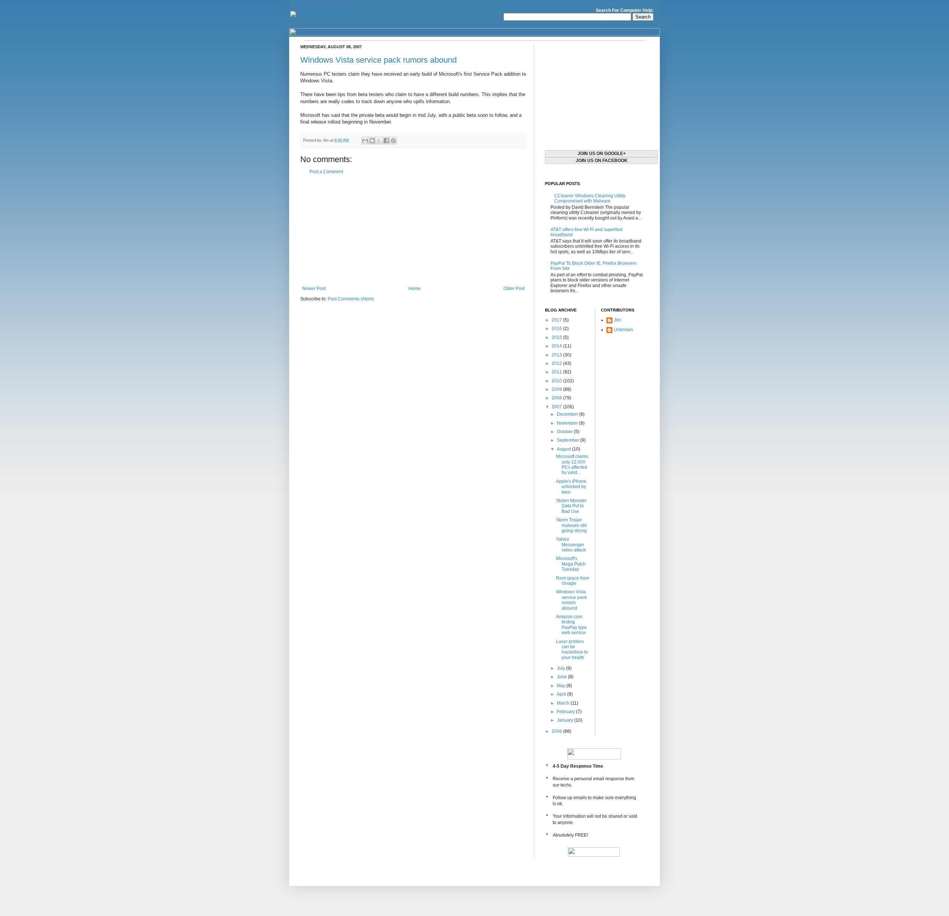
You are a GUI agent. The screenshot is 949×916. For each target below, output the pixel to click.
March (564, 703)
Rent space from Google (572, 581)
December (568, 414)
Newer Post (313, 288)
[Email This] (365, 140)
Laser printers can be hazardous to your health (572, 649)
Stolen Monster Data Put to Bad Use (571, 506)
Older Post (514, 288)
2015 (557, 337)
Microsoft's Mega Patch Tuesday (571, 564)
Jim (617, 320)
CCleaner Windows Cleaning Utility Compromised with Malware (589, 198)
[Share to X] (379, 140)
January (565, 720)
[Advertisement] (413, 230)
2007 (557, 406)
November (568, 423)
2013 (557, 354)
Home (415, 288)
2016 (557, 328)
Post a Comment (326, 171)
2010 (557, 380)
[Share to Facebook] (386, 140)
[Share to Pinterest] (393, 140)
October (565, 431)
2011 (557, 372)
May (561, 685)
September (568, 440)
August (564, 449)
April (562, 694)
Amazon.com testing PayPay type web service (571, 624)
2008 (557, 398)
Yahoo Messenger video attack (571, 545)
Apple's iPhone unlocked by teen (571, 487)
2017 (557, 320)
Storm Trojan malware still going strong (571, 525)
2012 (557, 363)
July (561, 668)
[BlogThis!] (372, 140)
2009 (557, 389)
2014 (557, 346)
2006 (557, 731)
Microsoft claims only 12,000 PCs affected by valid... (572, 464)
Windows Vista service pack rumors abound (378, 60)
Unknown (623, 329)
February (566, 711)
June (562, 676)
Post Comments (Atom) (351, 299)
